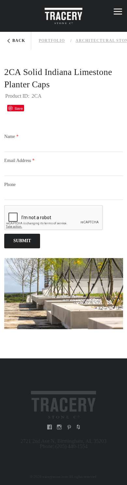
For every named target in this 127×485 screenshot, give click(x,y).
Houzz (32, 108)
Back (18, 40)
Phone (10, 184)
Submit (22, 240)
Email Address (19, 160)
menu (118, 12)
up (9, 12)
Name (11, 136)
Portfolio (52, 40)
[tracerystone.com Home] (63, 404)
